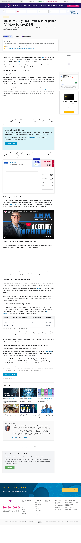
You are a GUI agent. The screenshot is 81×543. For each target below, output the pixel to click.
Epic (36, 506)
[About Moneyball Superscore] (40, 161)
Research (24, 507)
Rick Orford (11, 398)
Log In (73, 1)
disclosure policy (28, 447)
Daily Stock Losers (74, 13)
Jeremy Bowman (48, 398)
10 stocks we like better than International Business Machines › (20, 48)
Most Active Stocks (72, 10)
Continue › (9, 467)
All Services (37, 502)
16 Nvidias (41, 456)
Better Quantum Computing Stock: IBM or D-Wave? (28, 416)
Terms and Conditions (62, 521)
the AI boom (14, 332)
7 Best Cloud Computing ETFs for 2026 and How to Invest (28, 400)
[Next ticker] (68, 11)
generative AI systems (13, 204)
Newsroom (24, 509)
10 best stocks (31, 137)
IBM (43, 57)
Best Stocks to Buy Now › (73, 5)
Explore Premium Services (15, 16)
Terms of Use (6, 521)
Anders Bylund (7, 33)
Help (78, 1)
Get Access (62, 84)
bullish (38, 288)
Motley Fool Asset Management (71, 502)
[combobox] (11, 1)
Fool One (37, 512)
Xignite (12, 511)
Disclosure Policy (22, 521)
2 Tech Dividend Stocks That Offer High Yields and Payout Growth (46, 416)
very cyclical (45, 89)
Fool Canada (47, 505)
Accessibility (66, 1)
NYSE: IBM (13, 163)
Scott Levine (29, 398)
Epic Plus (37, 508)
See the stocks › (11, 143)
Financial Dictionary (59, 509)
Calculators (57, 507)
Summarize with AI (27, 36)
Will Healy (47, 414)
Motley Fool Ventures (69, 507)
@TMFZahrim (23, 437)
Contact (23, 511)
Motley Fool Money (37, 514)
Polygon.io (17, 511)
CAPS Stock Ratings (57, 503)
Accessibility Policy (31, 521)
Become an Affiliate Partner (70, 511)
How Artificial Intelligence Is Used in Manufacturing (46, 400)
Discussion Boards (59, 505)
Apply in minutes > (69, 111)
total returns (21, 61)
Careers (23, 505)
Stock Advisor (38, 504)
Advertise (24, 513)
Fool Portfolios (38, 510)
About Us (24, 504)
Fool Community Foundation (71, 509)
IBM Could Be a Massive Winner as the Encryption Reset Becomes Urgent (11, 401)
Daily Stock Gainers (72, 12)
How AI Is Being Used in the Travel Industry (10, 416)
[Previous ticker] (4, 11)
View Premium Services (70, 490)
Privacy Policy (14, 521)
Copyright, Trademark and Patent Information (46, 521)
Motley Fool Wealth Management (69, 505)
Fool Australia (47, 504)
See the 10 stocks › (10, 374)
